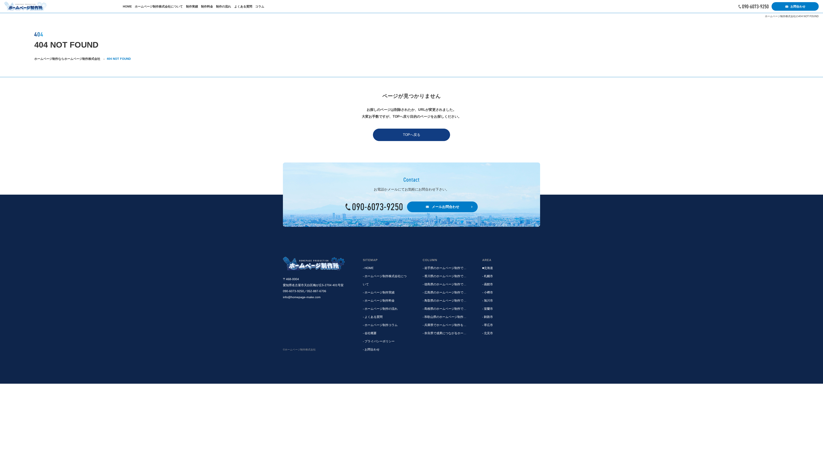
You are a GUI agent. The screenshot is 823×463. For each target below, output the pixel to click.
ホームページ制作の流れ (381, 308)
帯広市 (488, 325)
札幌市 (488, 276)
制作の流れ (223, 6)
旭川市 (488, 300)
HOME (127, 6)
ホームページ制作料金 (380, 300)
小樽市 (488, 292)
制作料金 (207, 6)
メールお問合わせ (445, 207)
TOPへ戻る (411, 135)
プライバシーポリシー (380, 341)
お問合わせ (797, 6)
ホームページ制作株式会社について (159, 6)
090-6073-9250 (754, 6)
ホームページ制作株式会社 (314, 263)
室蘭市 (488, 308)
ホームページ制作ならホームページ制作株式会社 (25, 6)
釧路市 (488, 317)
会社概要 (371, 333)
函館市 (488, 284)
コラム (259, 6)
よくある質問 (243, 6)
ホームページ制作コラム (381, 325)
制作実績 (192, 6)
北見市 (488, 333)
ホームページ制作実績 (380, 292)
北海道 (488, 268)
